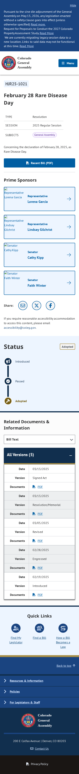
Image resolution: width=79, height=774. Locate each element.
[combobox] (39, 439)
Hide (73, 5)
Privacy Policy (39, 764)
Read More (47, 33)
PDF (40, 487)
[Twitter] (36, 305)
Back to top (64, 666)
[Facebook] (50, 305)
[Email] (22, 305)
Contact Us (42, 748)
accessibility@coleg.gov (20, 327)
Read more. (38, 24)
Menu (70, 63)
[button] (39, 681)
